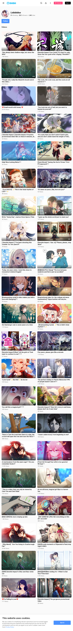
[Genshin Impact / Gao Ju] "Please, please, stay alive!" (54, 243)
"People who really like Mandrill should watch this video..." (18, 81)
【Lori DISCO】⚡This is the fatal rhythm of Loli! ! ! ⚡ (18, 190)
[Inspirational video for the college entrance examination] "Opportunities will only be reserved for (53, 298)
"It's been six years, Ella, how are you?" (51, 189)
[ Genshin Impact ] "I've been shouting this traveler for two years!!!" (17, 243)
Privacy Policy (10, 627)
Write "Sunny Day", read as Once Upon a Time (18, 217)
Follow (5, 21)
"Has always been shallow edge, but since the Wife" (18, 53)
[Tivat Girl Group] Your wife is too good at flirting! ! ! (53, 463)
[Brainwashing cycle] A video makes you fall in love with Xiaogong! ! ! (18, 298)
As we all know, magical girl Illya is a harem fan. (53, 490)
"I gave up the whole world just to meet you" (53, 217)
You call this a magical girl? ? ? (13, 407)
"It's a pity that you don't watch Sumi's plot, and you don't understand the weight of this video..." (53, 136)
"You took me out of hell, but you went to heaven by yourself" (52, 108)
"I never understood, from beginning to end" (53, 435)
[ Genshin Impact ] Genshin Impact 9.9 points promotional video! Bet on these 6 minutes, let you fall (18, 136)
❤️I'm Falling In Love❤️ (10, 599)
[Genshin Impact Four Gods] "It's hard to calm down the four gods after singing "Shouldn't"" (54, 53)
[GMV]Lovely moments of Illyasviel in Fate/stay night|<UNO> (54, 545)
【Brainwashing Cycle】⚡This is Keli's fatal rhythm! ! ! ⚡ (53, 326)
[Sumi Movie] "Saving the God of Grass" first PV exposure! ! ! (53, 163)
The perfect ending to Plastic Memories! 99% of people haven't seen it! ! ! (54, 381)
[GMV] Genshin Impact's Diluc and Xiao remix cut (17, 573)
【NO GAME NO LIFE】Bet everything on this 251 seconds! (53, 518)
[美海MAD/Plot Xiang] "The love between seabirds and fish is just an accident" (52, 271)
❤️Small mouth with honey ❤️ (12, 107)
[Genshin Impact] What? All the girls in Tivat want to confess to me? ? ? (17, 353)
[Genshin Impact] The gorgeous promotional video (53, 600)
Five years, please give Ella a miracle (50, 352)
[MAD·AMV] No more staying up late (14, 517)
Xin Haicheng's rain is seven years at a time (17, 325)
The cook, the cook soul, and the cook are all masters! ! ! (54, 81)
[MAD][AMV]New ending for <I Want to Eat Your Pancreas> (53, 573)
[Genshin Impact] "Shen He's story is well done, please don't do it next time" (54, 408)
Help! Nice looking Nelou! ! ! (11, 162)
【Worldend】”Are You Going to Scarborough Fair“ (18, 545)
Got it (62, 623)
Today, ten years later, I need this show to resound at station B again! (17, 271)
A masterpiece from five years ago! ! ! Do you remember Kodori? (18, 463)
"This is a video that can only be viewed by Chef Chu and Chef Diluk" (17, 490)
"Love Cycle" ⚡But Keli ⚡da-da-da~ (15, 380)
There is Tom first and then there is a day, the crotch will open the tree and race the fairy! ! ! (18, 435)
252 (20, 15)
